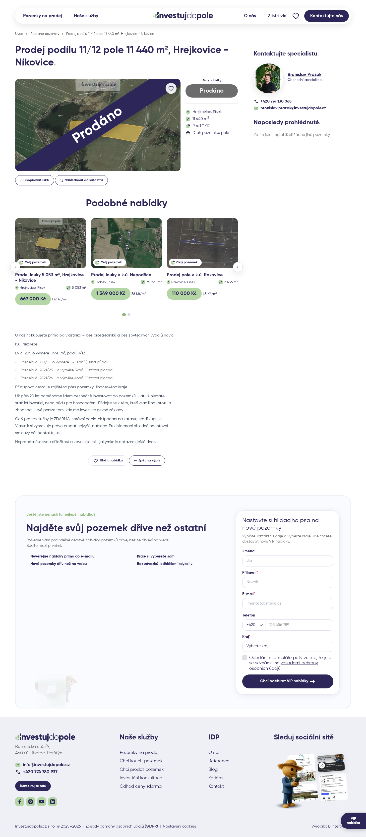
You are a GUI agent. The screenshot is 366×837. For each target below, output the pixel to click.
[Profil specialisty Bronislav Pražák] (269, 78)
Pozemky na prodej (42, 16)
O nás (250, 16)
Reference (219, 761)
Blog (213, 769)
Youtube (41, 801)
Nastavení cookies (179, 827)
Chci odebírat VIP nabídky (284, 681)
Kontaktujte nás (326, 16)
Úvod (19, 34)
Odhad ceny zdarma (141, 786)
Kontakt (216, 786)
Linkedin (52, 801)
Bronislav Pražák (304, 74)
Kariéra (215, 778)
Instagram (30, 801)
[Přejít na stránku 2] (128, 314)
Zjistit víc (277, 16)
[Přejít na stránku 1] (124, 314)
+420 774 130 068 (276, 102)
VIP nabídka (353, 821)
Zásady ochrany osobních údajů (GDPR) (122, 827)
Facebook (19, 801)
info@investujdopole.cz (46, 765)
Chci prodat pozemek (142, 769)
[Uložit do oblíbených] (171, 88)
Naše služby (86, 16)
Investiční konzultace (141, 778)
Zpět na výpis (149, 460)
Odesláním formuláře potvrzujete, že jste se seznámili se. (290, 663)
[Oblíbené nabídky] (295, 16)
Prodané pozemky (44, 34)
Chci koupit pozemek (141, 761)
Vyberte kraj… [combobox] (258, 646)
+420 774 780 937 (40, 772)
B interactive (339, 827)
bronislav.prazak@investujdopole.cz (293, 108)
